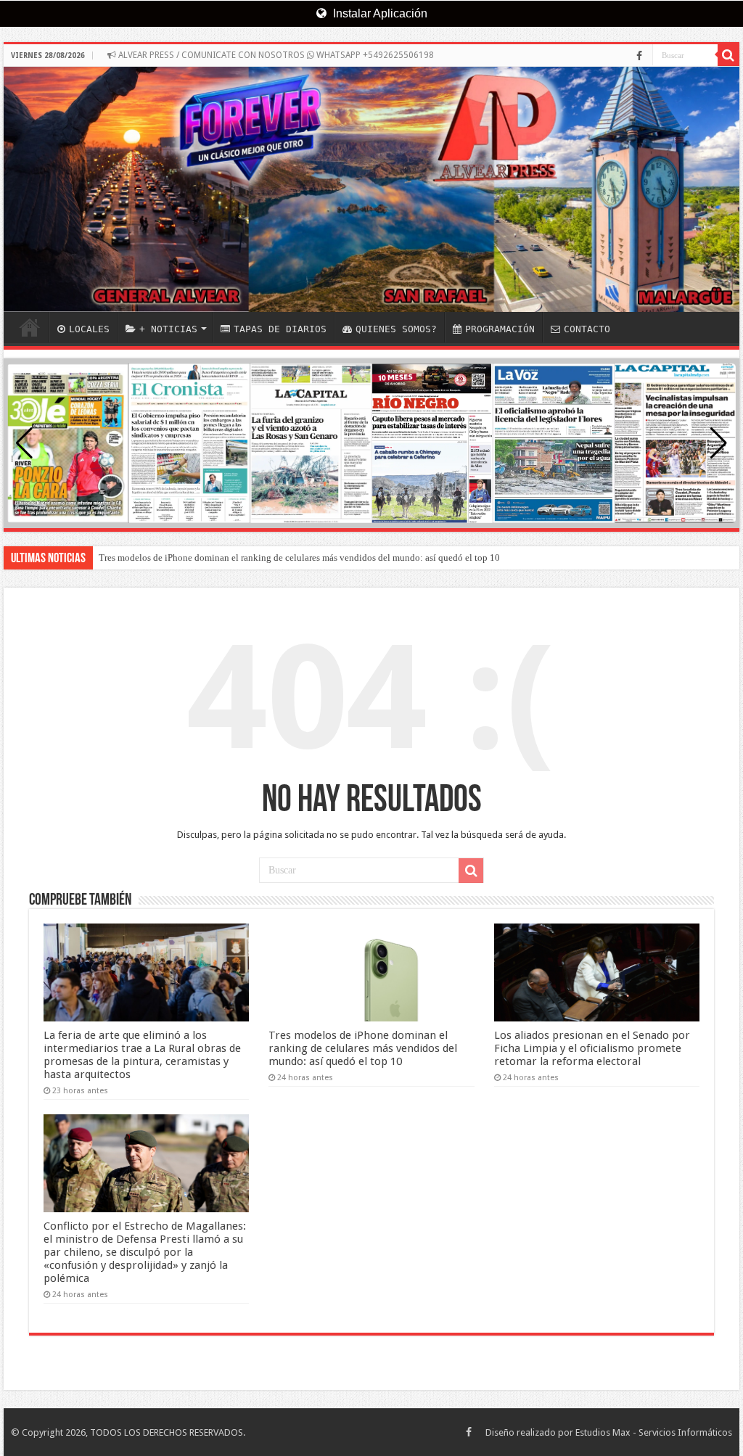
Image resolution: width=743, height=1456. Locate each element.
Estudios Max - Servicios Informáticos (653, 1432)
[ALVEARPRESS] (371, 189)
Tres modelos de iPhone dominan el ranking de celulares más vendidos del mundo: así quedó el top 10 (299, 557)
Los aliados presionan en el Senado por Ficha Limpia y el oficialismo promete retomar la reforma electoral (592, 1048)
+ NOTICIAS (168, 329)
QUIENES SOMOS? (396, 329)
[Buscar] (728, 55)
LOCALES (89, 329)
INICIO (30, 327)
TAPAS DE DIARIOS (280, 329)
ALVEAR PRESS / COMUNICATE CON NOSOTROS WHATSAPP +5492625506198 (275, 55)
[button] (718, 443)
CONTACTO (587, 329)
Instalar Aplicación (378, 13)
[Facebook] (639, 56)
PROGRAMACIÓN (500, 329)
